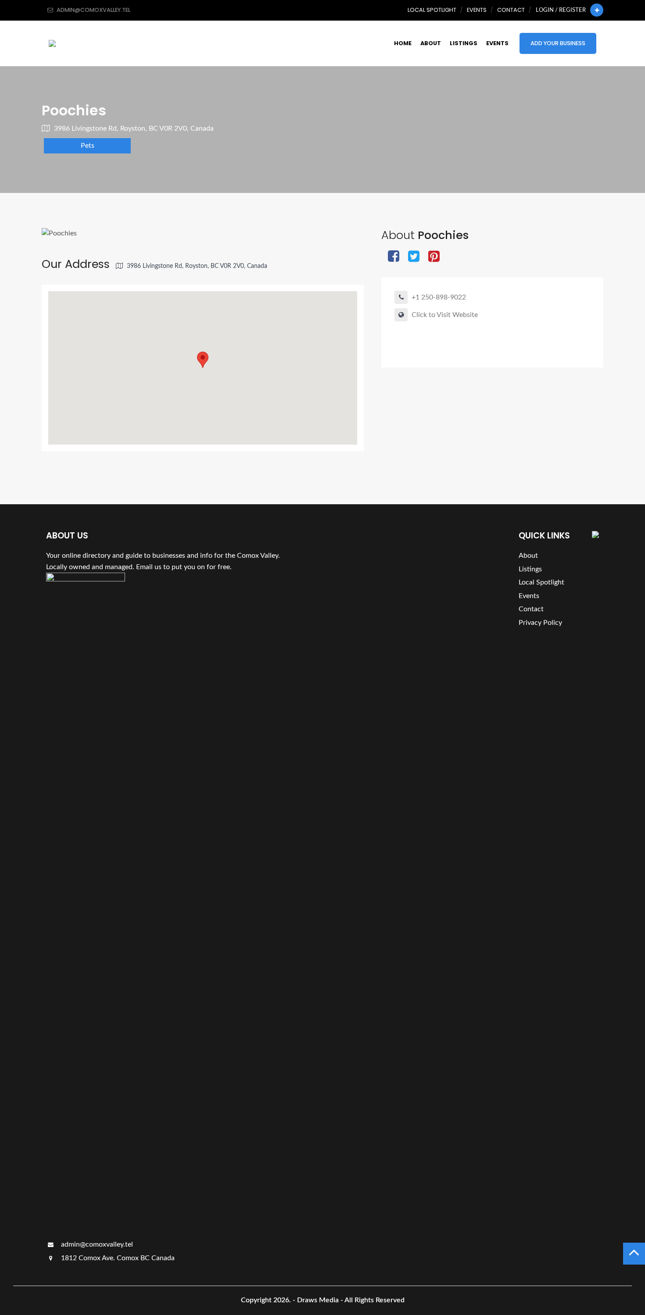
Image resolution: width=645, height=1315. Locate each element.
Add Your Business (557, 43)
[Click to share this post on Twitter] (413, 257)
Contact (511, 10)
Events (477, 10)
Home (403, 43)
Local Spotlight (432, 10)
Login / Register (561, 10)
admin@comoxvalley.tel (96, 1244)
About (430, 43)
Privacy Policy (540, 622)
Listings (463, 43)
